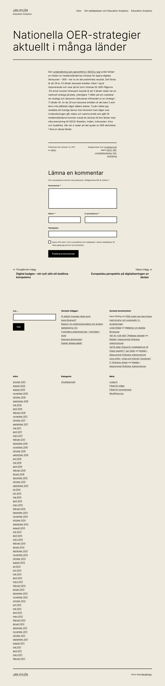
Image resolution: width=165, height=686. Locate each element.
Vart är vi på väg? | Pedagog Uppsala (126, 335)
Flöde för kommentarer (120, 389)
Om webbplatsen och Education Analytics (106, 10)
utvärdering (112, 156)
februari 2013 (19, 586)
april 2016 (17, 466)
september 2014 (20, 524)
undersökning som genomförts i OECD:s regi (77, 72)
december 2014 (20, 512)
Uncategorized (110, 147)
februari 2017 (19, 439)
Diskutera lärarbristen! (71, 339)
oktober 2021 (19, 382)
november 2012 (20, 597)
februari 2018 (19, 413)
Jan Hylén (20, 10)
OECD (109, 150)
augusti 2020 (19, 386)
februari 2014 (19, 543)
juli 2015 (17, 489)
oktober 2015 (19, 482)
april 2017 (17, 432)
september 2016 (20, 455)
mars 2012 (18, 616)
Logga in (113, 382)
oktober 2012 (19, 601)
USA (114, 153)
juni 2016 (17, 459)
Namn (51, 213)
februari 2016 (19, 470)
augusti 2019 (19, 389)
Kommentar (54, 185)
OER (114, 150)
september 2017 (20, 424)
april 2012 (17, 612)
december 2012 (20, 593)
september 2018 (20, 401)
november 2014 (20, 516)
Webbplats (53, 228)
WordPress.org (116, 393)
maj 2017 (17, 428)
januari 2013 (18, 589)
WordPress (146, 674)
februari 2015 (19, 509)
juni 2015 (17, 493)
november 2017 (20, 416)
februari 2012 (19, 620)
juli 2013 (17, 566)
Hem (78, 10)
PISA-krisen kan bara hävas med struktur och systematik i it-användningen (130, 320)
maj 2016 (17, 463)
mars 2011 (17, 655)
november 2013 (20, 555)
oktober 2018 (19, 397)
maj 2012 (17, 609)
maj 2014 (17, 532)
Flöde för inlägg (116, 386)
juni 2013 (17, 570)
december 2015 (20, 478)
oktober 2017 (19, 420)
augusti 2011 (19, 643)
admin (53, 150)
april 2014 (17, 536)
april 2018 (17, 409)
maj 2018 (17, 405)
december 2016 (20, 443)
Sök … (16, 311)
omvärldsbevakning (103, 153)
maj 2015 (17, 497)
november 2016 (20, 447)
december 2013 (20, 551)
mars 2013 (18, 582)
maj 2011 (17, 647)
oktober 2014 (19, 520)
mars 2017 (18, 436)
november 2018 (20, 393)
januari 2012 (18, 624)
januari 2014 (18, 547)
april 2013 (17, 578)
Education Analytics (141, 10)
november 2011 (20, 632)
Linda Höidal (115, 328)
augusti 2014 (19, 528)
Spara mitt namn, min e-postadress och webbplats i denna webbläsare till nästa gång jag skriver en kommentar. (83, 243)
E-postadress (92, 213)
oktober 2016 (19, 451)
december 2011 (20, 628)
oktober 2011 (19, 636)
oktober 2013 (19, 559)
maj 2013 (17, 574)
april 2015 (17, 501)
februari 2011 (19, 659)
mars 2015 (18, 505)
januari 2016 (18, 474)
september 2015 (20, 486)
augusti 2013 (19, 562)
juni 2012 (17, 605)
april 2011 (17, 651)
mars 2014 (18, 539)
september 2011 (20, 639)
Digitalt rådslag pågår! (71, 343)
